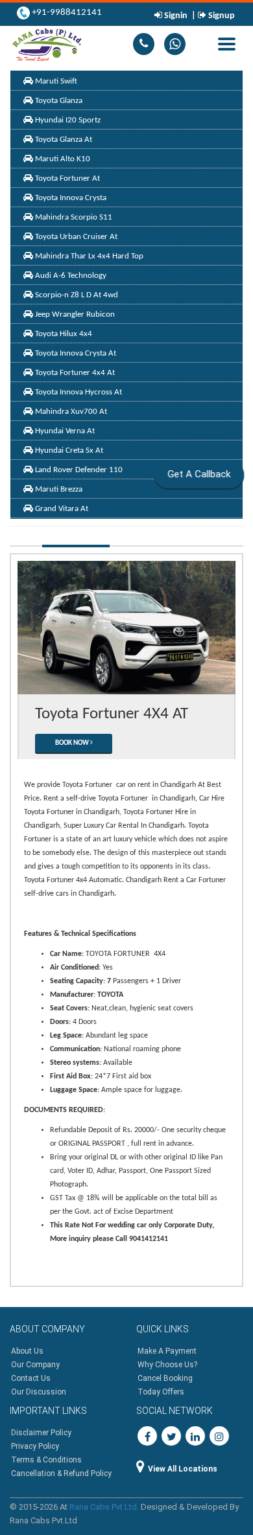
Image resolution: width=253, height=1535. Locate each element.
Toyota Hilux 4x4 (62, 334)
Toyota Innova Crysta (69, 198)
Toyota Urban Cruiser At (75, 237)
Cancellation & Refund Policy (61, 1473)
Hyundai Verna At (64, 431)
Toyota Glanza (57, 101)
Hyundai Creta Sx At (68, 450)
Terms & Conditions (46, 1459)
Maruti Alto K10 (61, 159)
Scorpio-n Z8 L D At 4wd (75, 295)
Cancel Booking (165, 1378)
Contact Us (31, 1378)
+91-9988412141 (66, 12)
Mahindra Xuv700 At (70, 411)
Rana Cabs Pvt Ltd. (104, 1507)
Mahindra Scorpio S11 (72, 217)
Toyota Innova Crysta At (74, 353)
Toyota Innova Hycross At (77, 392)
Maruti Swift (55, 81)
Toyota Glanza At (62, 139)
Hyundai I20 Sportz (67, 120)
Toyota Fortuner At (66, 178)
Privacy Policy (35, 1446)
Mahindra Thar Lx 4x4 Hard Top (88, 256)
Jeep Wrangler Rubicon (74, 314)
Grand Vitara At (60, 509)
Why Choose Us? (167, 1364)
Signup (220, 16)
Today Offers (161, 1391)
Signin (175, 16)
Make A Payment (167, 1351)
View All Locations (182, 1468)
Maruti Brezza (57, 489)
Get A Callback (198, 474)
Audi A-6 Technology (69, 275)
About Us (27, 1351)
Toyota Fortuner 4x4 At (74, 373)
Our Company (35, 1364)
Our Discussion (38, 1391)
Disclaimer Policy (41, 1432)
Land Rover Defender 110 (78, 470)
